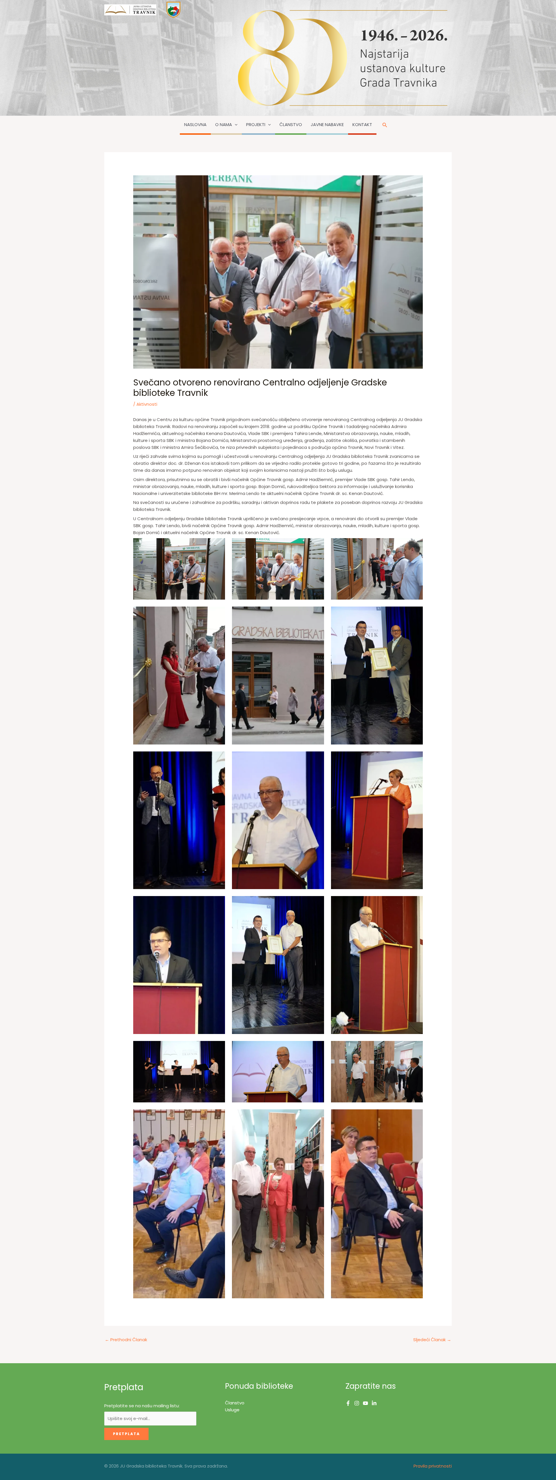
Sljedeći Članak (432, 1340)
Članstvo (290, 124)
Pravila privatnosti (433, 1466)
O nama (223, 124)
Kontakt (362, 124)
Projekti (255, 124)
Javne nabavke (327, 124)
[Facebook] (348, 1403)
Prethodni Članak (126, 1340)
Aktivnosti (146, 404)
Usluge (232, 1410)
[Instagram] (356, 1403)
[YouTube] (365, 1403)
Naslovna (195, 124)
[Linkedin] (374, 1403)
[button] (234, 124)
